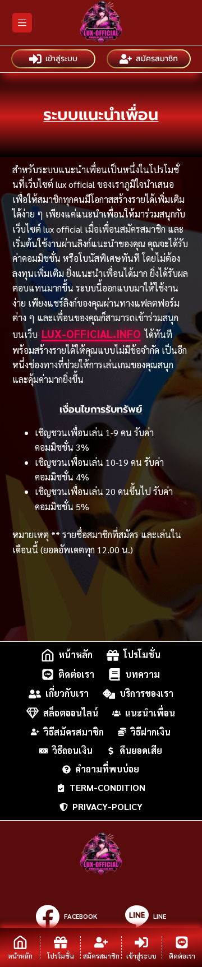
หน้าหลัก (75, 655)
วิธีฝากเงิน (151, 732)
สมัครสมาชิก (157, 58)
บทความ (142, 674)
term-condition (107, 787)
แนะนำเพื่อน (150, 713)
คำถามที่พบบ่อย (107, 769)
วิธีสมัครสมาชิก (74, 732)
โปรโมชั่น (141, 655)
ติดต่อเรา (76, 674)
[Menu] (22, 23)
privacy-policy (107, 806)
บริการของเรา (146, 694)
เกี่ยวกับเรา (67, 694)
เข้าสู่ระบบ (61, 58)
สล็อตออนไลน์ (70, 713)
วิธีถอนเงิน (72, 750)
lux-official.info (91, 333)
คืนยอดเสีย (141, 750)
